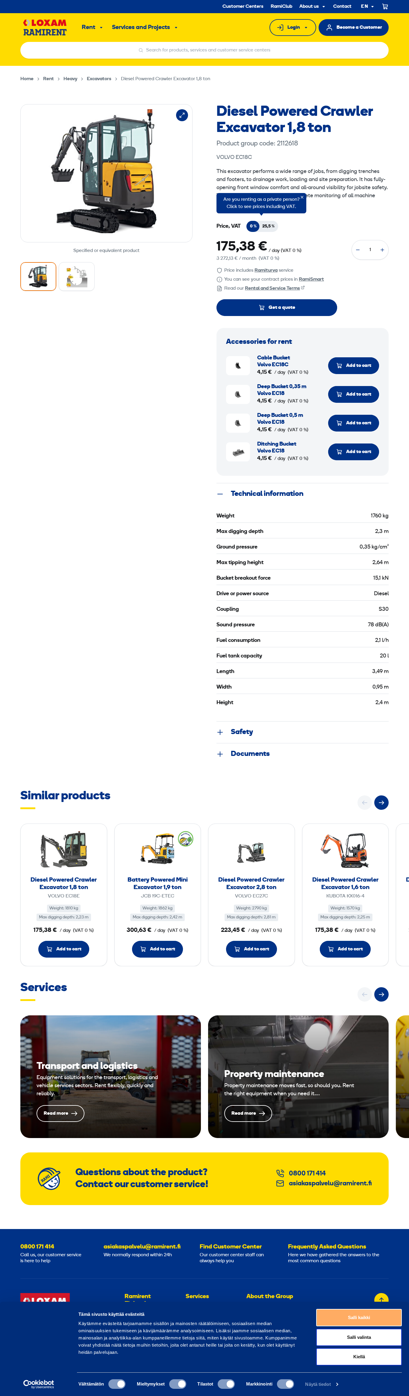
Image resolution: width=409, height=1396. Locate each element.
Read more (110, 1076)
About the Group (269, 1297)
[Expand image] (182, 115)
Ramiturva (266, 270)
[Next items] (381, 802)
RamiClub (281, 6)
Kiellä (359, 1356)
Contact (342, 6)
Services (197, 1297)
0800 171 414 (307, 1173)
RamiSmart (311, 279)
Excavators (99, 79)
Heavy (70, 79)
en (364, 6)
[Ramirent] (45, 27)
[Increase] (382, 249)
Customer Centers (242, 6)
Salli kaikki (359, 1317)
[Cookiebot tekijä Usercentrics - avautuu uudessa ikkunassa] (39, 1384)
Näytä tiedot (318, 1384)
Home (27, 79)
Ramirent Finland (138, 1300)
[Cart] (385, 6)
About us (309, 6)
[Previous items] (365, 802)
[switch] (177, 1384)
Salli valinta (359, 1337)
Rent (88, 28)
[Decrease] (357, 249)
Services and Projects (141, 28)
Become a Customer (359, 27)
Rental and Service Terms (272, 288)
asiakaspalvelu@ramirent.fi (330, 1183)
